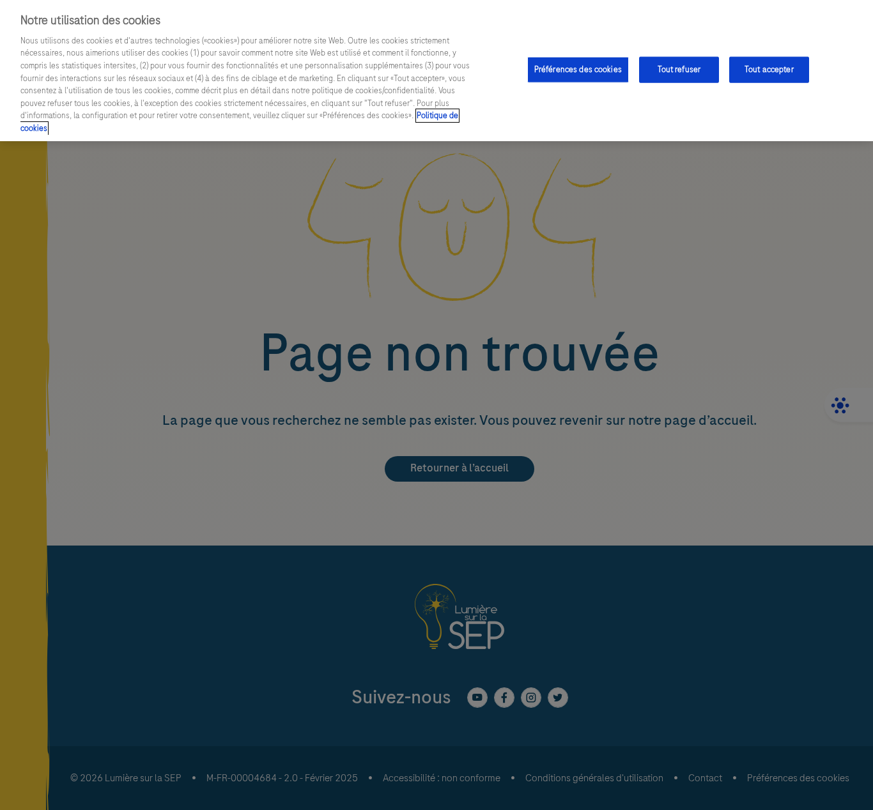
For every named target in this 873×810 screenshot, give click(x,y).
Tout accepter (769, 69)
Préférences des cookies (578, 69)
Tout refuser (679, 69)
